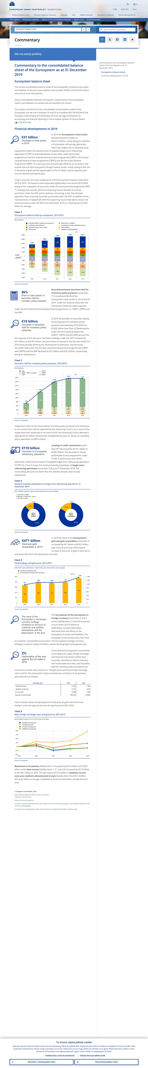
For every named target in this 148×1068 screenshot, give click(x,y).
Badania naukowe (86, 15)
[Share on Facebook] (117, 40)
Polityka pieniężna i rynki (20, 15)
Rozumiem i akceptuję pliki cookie (41, 1062)
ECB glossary (48, 809)
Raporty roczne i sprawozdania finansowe (56, 19)
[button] (131, 4)
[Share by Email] (132, 40)
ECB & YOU (125, 9)
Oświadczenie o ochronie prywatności (60, 1055)
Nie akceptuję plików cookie (106, 1062)
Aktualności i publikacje (105, 15)
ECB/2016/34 (24, 123)
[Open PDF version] (102, 40)
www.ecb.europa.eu (27, 800)
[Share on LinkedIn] (125, 40)
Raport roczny (79, 19)
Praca (134, 9)
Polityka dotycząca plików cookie (92, 1055)
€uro (74, 15)
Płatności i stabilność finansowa (45, 15)
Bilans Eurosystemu (93, 19)
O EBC (115, 9)
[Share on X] (110, 40)
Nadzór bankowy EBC (125, 15)
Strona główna (15, 19)
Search (127, 4)
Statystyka (64, 15)
